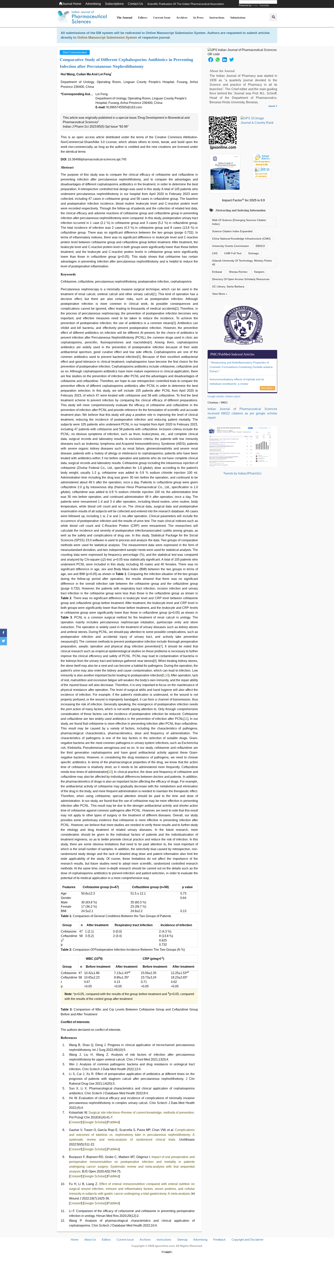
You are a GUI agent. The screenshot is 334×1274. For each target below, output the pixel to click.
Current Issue (161, 17)
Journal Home (71, 3)
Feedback (219, 1239)
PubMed (113, 1122)
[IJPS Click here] (242, 446)
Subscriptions (114, 3)
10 (167, 675)
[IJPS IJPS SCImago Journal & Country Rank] (257, 120)
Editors (142, 17)
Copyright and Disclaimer (247, 1239)
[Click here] (167, 1251)
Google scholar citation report (224, 396)
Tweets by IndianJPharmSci (242, 473)
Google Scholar (94, 1122)
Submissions (237, 17)
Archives (181, 17)
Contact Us (135, 3)
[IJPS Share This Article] (211, 59)
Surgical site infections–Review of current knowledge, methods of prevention (141, 1112)
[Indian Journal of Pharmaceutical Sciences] (82, 17)
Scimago (253, 253)
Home (74, 1239)
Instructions (216, 17)
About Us (90, 1239)
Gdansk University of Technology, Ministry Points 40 (242, 262)
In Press (198, 17)
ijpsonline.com (165, 1245)
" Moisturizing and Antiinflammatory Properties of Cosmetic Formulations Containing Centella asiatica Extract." (241, 367)
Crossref (75, 1122)
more (272, 106)
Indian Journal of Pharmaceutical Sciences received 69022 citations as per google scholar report (242, 413)
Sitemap (182, 1239)
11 (185, 718)
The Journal (124, 17)
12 (110, 771)
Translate (264, 5)
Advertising (93, 3)
